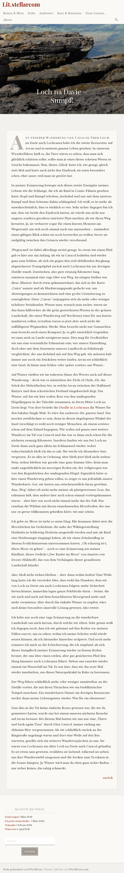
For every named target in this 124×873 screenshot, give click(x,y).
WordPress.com (78, 869)
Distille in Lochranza (74, 407)
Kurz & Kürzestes (69, 13)
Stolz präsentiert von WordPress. (23, 869)
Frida (31, 13)
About (7, 19)
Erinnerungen (12, 817)
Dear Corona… (96, 13)
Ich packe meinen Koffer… (18, 821)
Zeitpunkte (10, 825)
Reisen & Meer (13, 13)
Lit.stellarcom (21, 4)
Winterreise (11, 829)
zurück (108, 778)
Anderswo (46, 13)
